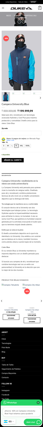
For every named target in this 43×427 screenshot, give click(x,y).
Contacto (5, 377)
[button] (3, 8)
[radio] (3, 146)
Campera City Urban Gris (32, 311)
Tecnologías (6, 343)
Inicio (8, 16)
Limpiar (4, 149)
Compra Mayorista (9, 373)
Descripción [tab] (6, 175)
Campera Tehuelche (11, 310)
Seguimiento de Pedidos (11, 369)
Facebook (5, 395)
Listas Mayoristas (11, 2)
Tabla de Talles (23, 2)
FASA (4, 339)
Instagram (6, 390)
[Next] (40, 98)
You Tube (5, 399)
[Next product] (19, 21)
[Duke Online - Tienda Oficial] (21, 8)
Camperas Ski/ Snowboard (26, 17)
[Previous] (1, 305)
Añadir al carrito (13, 160)
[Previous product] (23, 21)
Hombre (17, 16)
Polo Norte (6, 347)
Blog (3, 352)
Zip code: (5, 128)
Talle (3, 142)
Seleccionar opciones (11, 317)
